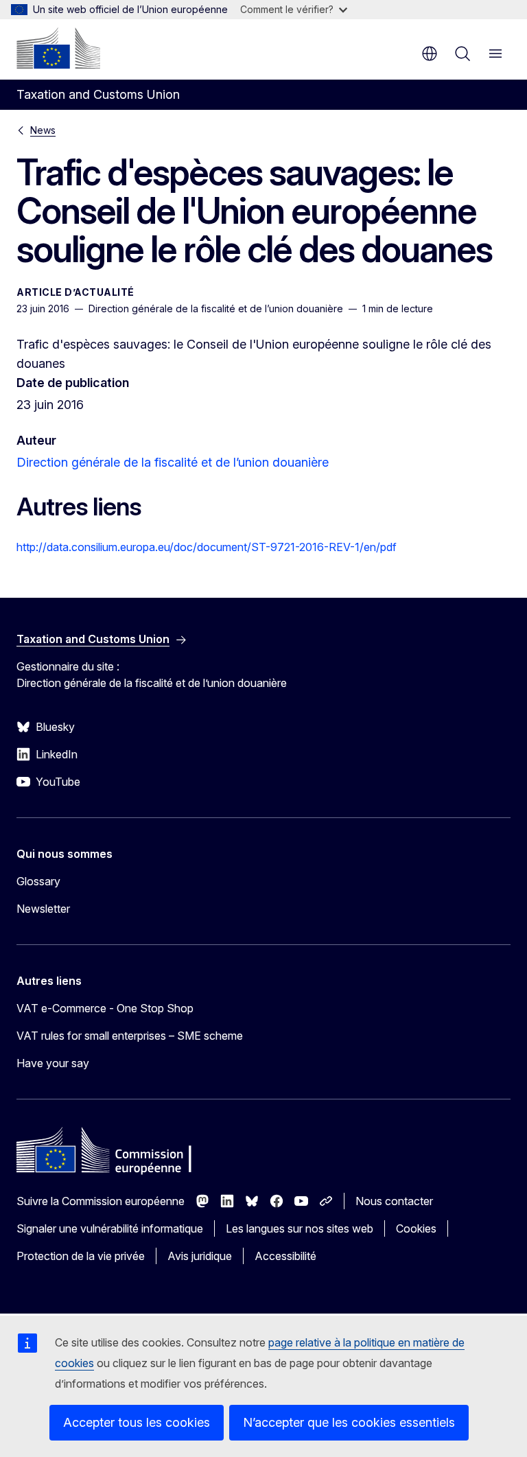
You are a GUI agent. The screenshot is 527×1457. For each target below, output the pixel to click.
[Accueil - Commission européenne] (58, 48)
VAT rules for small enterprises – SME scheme (129, 1035)
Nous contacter (394, 1201)
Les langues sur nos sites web (299, 1228)
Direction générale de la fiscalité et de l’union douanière (172, 462)
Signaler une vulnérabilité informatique (109, 1228)
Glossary (38, 881)
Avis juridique (199, 1256)
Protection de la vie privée (80, 1256)
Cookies (416, 1228)
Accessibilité (285, 1256)
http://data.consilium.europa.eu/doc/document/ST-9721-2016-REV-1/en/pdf (206, 547)
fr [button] (429, 53)
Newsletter (43, 909)
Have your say (52, 1063)
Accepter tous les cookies (136, 1422)
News (43, 130)
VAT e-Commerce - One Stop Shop (105, 1008)
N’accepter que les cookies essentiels (349, 1422)
